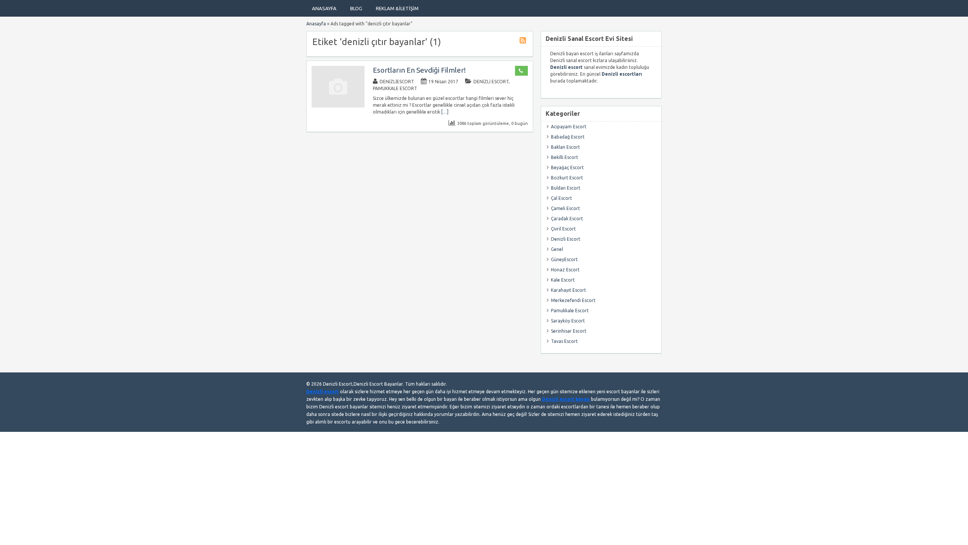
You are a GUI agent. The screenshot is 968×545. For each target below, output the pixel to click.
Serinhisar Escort (568, 331)
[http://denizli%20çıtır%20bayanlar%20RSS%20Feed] (524, 41)
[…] (444, 111)
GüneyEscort (564, 259)
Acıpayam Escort (568, 126)
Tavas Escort (564, 341)
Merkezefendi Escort (573, 300)
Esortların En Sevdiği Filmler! (419, 70)
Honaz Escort (565, 269)
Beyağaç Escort (567, 167)
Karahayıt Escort (568, 290)
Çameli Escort (565, 208)
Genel (557, 249)
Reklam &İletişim (397, 8)
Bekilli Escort (564, 157)
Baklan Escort (565, 147)
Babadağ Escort (568, 136)
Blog (356, 8)
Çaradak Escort (567, 218)
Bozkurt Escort (567, 177)
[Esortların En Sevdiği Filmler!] (338, 105)
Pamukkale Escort (395, 88)
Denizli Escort (491, 81)
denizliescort (397, 81)
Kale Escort (563, 279)
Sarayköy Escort (568, 320)
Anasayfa (324, 8)
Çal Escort (561, 198)
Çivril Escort (563, 228)
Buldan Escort (565, 187)
